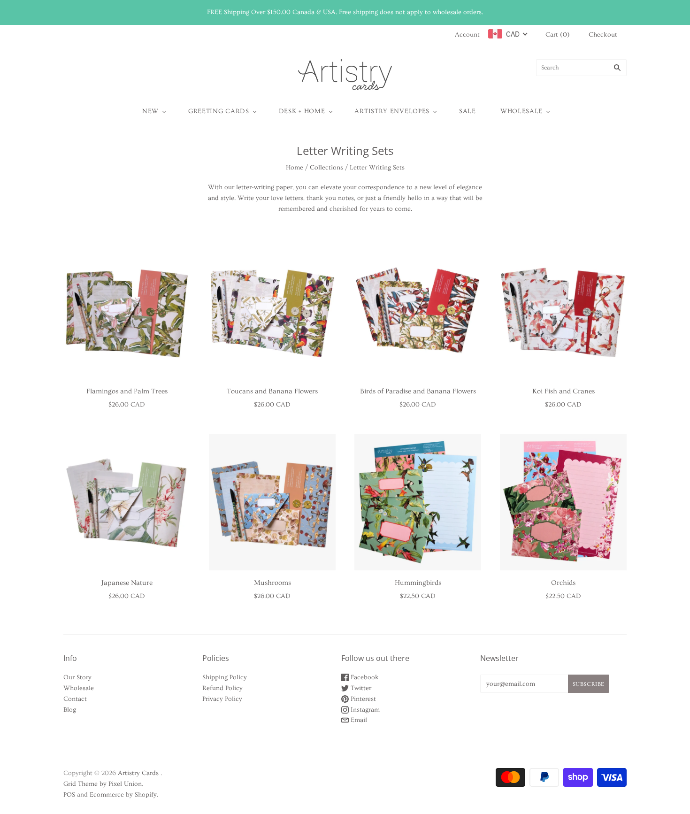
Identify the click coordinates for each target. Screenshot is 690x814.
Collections (326, 167)
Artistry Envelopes (391, 111)
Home (294, 167)
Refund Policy (222, 688)
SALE (467, 111)
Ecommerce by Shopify (123, 795)
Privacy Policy (222, 699)
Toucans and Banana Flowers (272, 391)
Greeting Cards (218, 111)
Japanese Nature (127, 583)
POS (69, 795)
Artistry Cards (138, 773)
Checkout (603, 34)
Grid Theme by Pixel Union (102, 784)
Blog (69, 710)
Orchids (563, 583)
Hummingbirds (418, 583)
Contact (75, 699)
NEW (150, 111)
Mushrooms (272, 583)
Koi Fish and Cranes (563, 391)
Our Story (77, 677)
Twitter (360, 688)
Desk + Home (302, 111)
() (557, 34)
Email (358, 720)
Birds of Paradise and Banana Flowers (418, 391)
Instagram (364, 710)
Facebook (364, 677)
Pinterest (362, 699)
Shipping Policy (224, 677)
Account (467, 34)
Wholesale (521, 111)
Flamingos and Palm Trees (127, 391)
